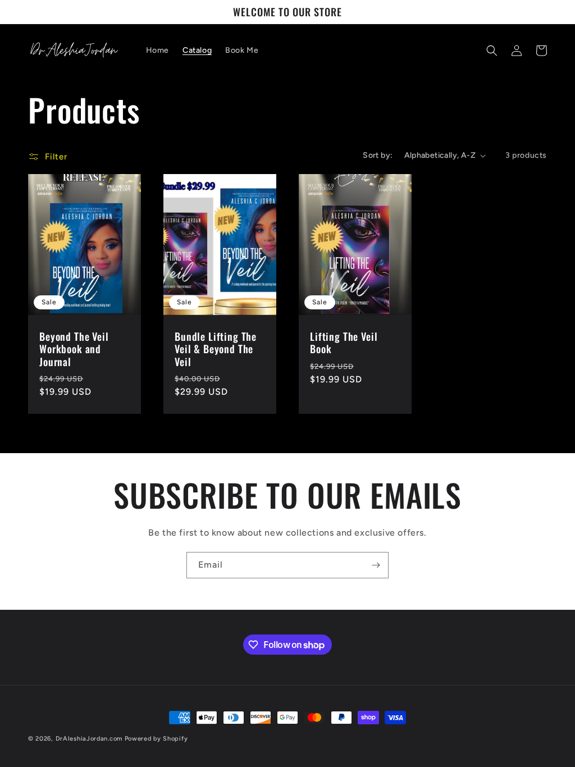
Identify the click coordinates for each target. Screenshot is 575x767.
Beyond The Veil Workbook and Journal (74, 348)
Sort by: (378, 155)
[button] (492, 50)
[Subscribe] (375, 565)
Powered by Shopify (156, 738)
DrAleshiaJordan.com (89, 738)
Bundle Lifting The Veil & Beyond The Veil (216, 348)
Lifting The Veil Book (343, 342)
